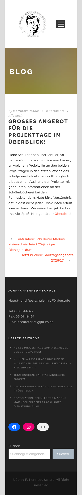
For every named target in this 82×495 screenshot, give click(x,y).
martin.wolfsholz (26, 111)
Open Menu (60, 24)
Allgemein (15, 115)
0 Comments (55, 111)
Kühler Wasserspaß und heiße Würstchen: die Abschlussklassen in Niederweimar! (42, 363)
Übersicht (62, 214)
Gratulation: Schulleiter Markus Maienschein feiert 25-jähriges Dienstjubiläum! (40, 402)
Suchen (14, 446)
